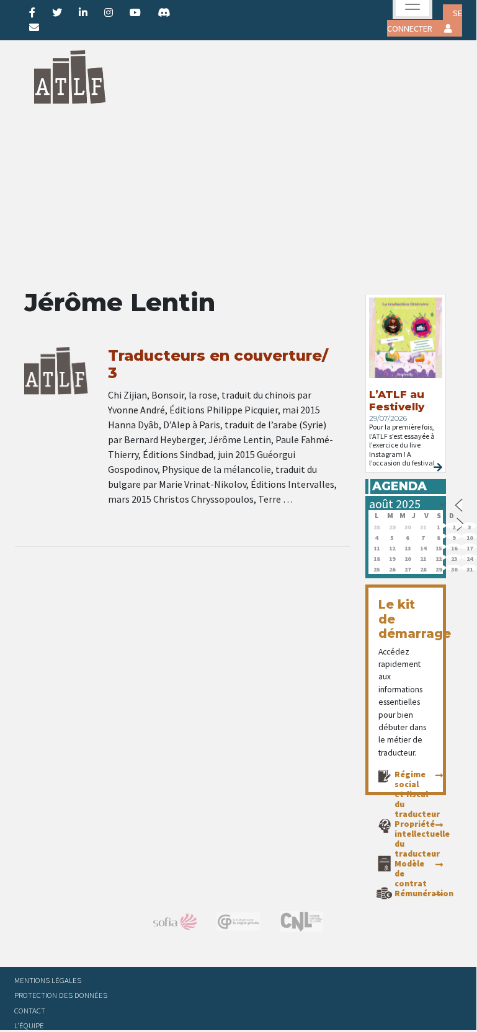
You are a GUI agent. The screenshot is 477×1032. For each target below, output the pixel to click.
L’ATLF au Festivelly (396, 400)
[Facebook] (32, 12)
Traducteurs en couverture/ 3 (218, 364)
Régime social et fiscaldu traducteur (417, 794)
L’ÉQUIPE (29, 1025)
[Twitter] (57, 12)
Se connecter (424, 20)
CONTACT (29, 1010)
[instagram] (108, 12)
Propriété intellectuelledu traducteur (422, 838)
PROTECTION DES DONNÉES (60, 995)
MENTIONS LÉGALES (47, 980)
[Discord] (164, 12)
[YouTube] (135, 12)
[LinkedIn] (83, 12)
